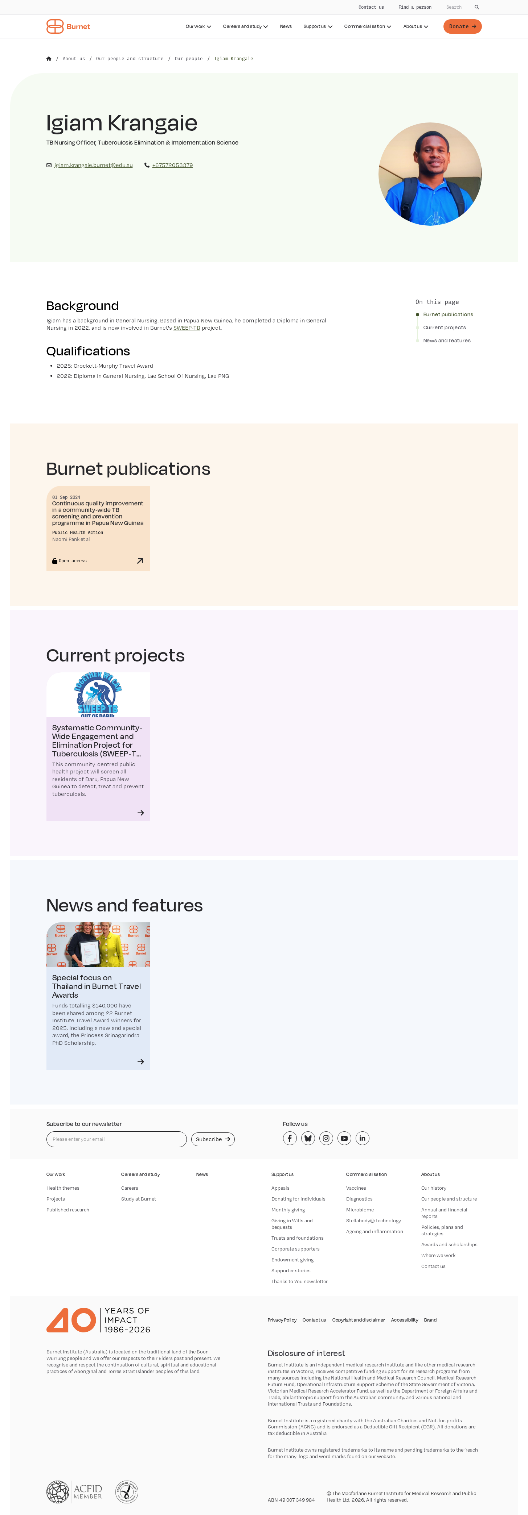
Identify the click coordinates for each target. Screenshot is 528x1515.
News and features (447, 340)
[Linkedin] (362, 1138)
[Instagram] (326, 1138)
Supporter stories (291, 1270)
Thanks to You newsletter (299, 1281)
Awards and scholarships (449, 1244)
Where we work (438, 1255)
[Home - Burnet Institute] (68, 26)
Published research (67, 1210)
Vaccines (356, 1188)
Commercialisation (364, 26)
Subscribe (210, 1139)
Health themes (62, 1188)
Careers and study (242, 26)
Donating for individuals (298, 1199)
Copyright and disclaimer (358, 1320)
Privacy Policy (282, 1320)
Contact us (371, 7)
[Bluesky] (308, 1138)
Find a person (414, 7)
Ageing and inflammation (374, 1231)
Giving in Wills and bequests (292, 1224)
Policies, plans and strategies (442, 1230)
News (286, 26)
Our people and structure (449, 1199)
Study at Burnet (138, 1199)
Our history (433, 1188)
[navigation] (264, 19)
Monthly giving (288, 1210)
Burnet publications (448, 314)
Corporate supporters (295, 1249)
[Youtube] (344, 1138)
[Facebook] (290, 1138)
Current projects (444, 327)
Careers (129, 1188)
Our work (195, 26)
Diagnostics (359, 1199)
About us (413, 26)
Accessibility (404, 1320)
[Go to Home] (49, 59)
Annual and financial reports (444, 1213)
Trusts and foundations (297, 1238)
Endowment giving (292, 1259)
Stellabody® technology (373, 1220)
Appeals (280, 1188)
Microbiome (360, 1210)
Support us (315, 26)
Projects (55, 1199)
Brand (430, 1320)
